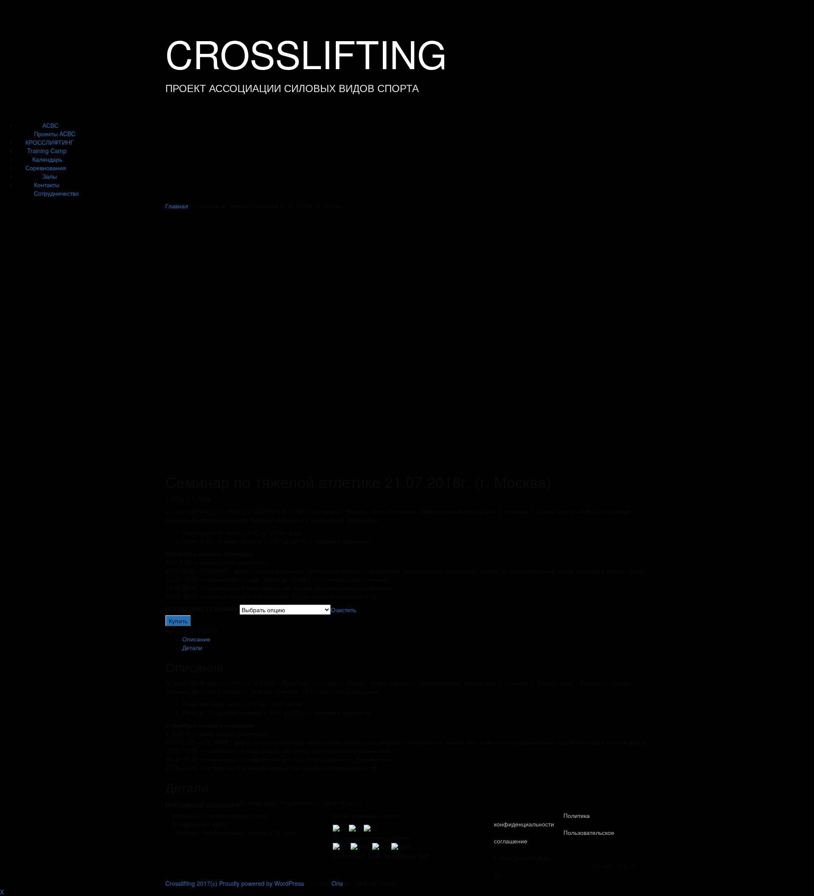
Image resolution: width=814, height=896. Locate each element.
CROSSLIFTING (306, 52)
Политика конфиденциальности (542, 819)
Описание (196, 639)
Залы (49, 176)
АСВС (50, 125)
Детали (192, 647)
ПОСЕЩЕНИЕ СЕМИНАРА (202, 609)
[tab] (415, 639)
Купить (178, 620)
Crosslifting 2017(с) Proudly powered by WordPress (234, 883)
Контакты (46, 184)
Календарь (47, 159)
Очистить (343, 609)
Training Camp (47, 150)
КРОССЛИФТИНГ (49, 142)
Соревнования (46, 167)
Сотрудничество (56, 193)
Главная (176, 206)
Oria (337, 883)
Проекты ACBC (54, 133)
